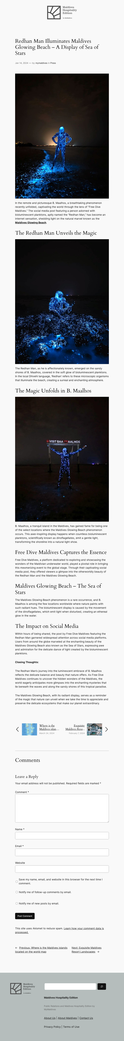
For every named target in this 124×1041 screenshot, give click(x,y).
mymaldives (41, 63)
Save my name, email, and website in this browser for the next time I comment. (60, 881)
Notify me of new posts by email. (39, 903)
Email (19, 846)
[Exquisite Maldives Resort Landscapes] (94, 725)
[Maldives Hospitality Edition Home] (62, 7)
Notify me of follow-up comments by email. (45, 892)
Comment (22, 792)
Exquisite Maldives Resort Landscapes (75, 729)
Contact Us (86, 1018)
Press (53, 63)
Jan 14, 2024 (21, 63)
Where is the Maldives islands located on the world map (49, 731)
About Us (49, 1018)
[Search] (102, 986)
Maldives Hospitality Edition (61, 997)
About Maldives (67, 1018)
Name (19, 829)
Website (20, 862)
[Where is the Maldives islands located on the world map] (29, 725)
